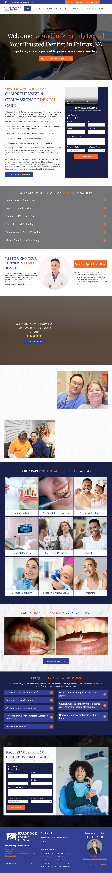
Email (90, 121)
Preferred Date (73, 147)
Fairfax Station (10, 856)
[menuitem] (28, 8)
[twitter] (92, 837)
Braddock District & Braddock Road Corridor (21, 854)
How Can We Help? (75, 136)
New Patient (72, 115)
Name (69, 121)
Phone (69, 129)
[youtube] (102, 837)
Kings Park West (11, 849)
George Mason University (14, 851)
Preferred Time (94, 147)
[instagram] (97, 837)
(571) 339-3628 (46, 845)
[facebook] (87, 837)
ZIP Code (91, 129)
